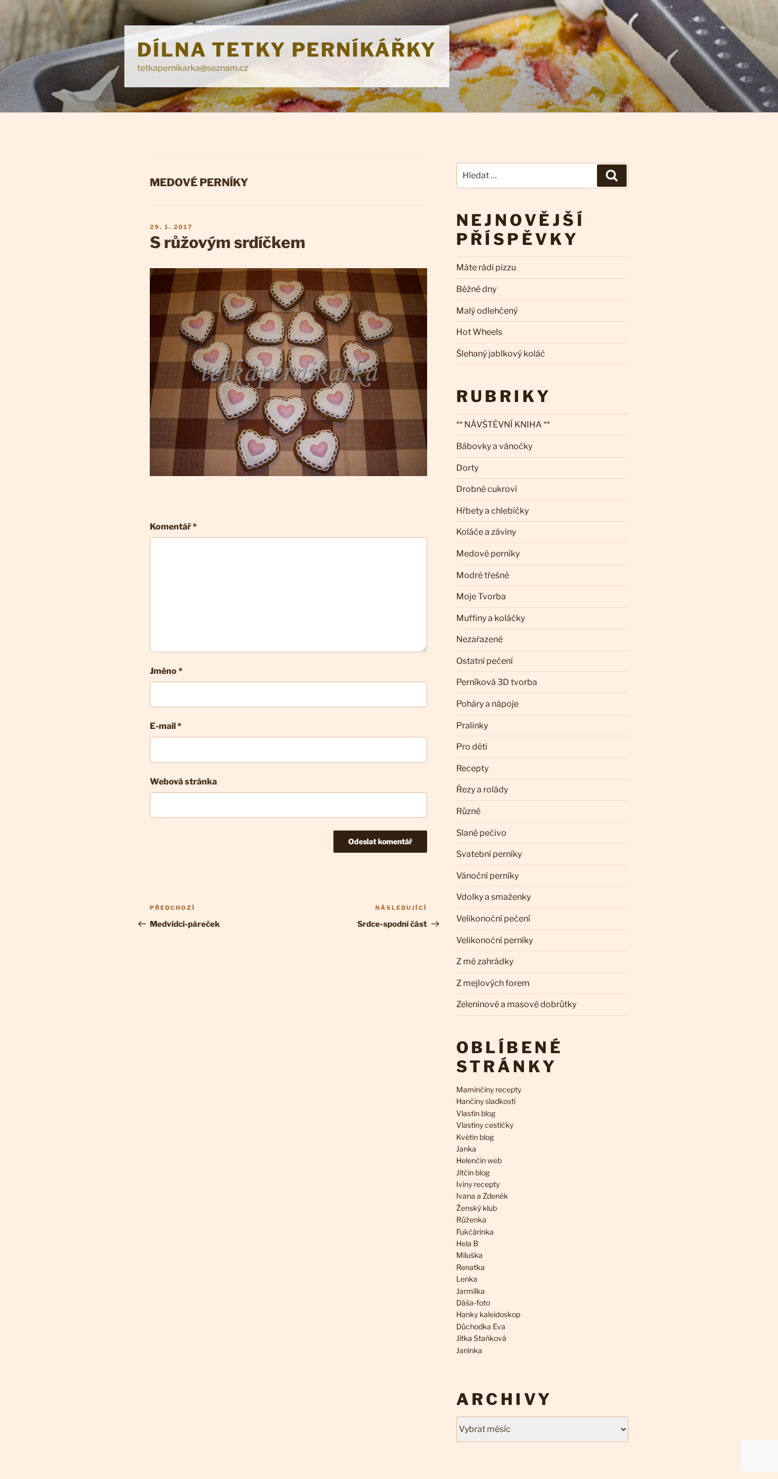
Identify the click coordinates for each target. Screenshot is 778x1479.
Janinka (469, 1350)
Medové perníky (199, 182)
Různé (468, 811)
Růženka (471, 1219)
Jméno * (166, 671)
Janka (466, 1148)
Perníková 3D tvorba (496, 682)
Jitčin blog (473, 1172)
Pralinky (472, 725)
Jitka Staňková (481, 1338)
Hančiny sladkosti (485, 1101)
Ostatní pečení (484, 661)
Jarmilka (470, 1290)
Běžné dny (476, 289)
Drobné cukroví (486, 489)
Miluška (469, 1254)
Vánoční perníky (487, 876)
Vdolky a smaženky (493, 897)
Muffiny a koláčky (490, 618)
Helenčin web (479, 1160)
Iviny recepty (478, 1184)
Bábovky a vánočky (494, 446)
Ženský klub (476, 1207)
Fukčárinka (475, 1231)
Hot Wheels (479, 332)
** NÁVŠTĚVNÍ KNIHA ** (503, 424)
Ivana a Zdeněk (482, 1195)
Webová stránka (183, 782)
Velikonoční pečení (493, 919)
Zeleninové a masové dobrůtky (516, 1004)
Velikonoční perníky (494, 940)
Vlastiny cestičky (484, 1124)
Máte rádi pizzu (486, 267)
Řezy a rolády (482, 789)
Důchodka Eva (480, 1326)
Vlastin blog (475, 1113)
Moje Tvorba (481, 596)
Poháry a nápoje (487, 704)
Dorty (467, 468)
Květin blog (475, 1137)
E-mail (166, 726)
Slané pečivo (481, 833)
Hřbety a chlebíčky (492, 511)
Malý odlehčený (487, 311)
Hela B (467, 1243)
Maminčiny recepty (488, 1089)
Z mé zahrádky (484, 961)
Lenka (466, 1278)
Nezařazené (479, 639)
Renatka (470, 1267)
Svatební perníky (489, 854)
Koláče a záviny (486, 532)
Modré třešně (482, 575)
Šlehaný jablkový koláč (500, 354)
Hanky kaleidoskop (488, 1314)
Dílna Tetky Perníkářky (287, 49)
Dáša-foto (473, 1302)
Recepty (472, 768)
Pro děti (471, 747)
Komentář (173, 527)
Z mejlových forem (493, 983)
